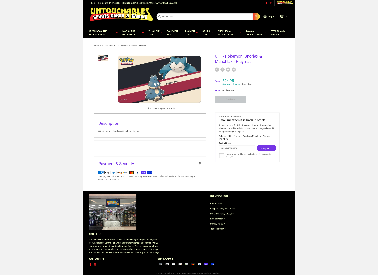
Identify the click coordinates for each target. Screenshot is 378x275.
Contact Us (215, 203)
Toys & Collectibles (254, 33)
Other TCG (206, 33)
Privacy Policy (216, 224)
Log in (271, 16)
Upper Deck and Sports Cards (98, 33)
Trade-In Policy (217, 229)
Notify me (264, 148)
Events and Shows (278, 33)
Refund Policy (216, 219)
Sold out (230, 99)
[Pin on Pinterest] (222, 69)
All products (107, 45)
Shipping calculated (231, 84)
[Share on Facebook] (217, 69)
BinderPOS (217, 273)
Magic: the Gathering (129, 33)
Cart (287, 16)
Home (96, 45)
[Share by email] (234, 69)
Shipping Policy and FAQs (221, 209)
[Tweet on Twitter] (228, 69)
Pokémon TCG (172, 33)
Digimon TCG (190, 33)
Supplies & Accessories (226, 33)
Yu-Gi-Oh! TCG (154, 33)
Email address (225, 143)
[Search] (256, 16)
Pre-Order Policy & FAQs (221, 214)
